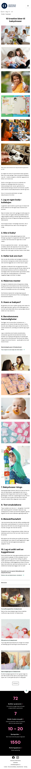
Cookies (5, 766)
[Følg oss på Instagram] (17, 757)
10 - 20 (7, 12)
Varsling (25, 766)
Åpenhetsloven (20, 766)
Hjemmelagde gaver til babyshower (10, 671)
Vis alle (16, 683)
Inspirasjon (8, 14)
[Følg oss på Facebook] (13, 757)
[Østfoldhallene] (8, 6)
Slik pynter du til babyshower (9, 640)
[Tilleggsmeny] (28, 6)
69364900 (15, 762)
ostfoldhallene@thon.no (15, 764)
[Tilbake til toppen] (26, 691)
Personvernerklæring (12, 766)
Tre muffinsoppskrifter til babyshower (11, 609)
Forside (3, 14)
